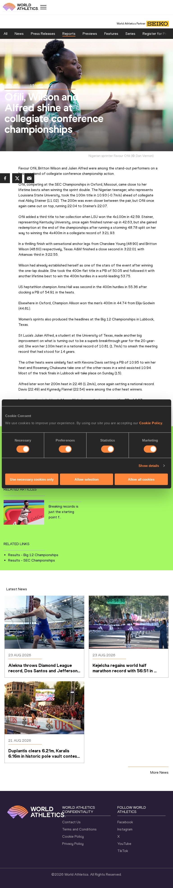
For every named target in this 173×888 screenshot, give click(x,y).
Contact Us (71, 822)
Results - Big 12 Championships (33, 555)
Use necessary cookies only (32, 479)
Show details (149, 466)
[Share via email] (29, 178)
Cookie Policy (150, 423)
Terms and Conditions (79, 829)
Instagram (124, 829)
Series (130, 33)
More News (159, 772)
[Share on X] (17, 178)
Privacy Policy (73, 843)
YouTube (124, 843)
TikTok (122, 851)
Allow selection (87, 479)
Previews (90, 33)
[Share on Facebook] (5, 178)
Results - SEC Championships (31, 560)
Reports (68, 33)
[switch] (65, 449)
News (19, 33)
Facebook (125, 822)
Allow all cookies (141, 479)
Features (111, 33)
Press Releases (43, 33)
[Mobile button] (43, 7)
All (5, 33)
